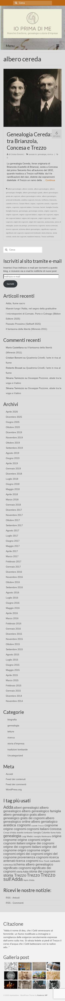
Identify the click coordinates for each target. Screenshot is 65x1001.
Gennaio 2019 (13, 468)
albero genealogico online (31, 196)
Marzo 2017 (12, 556)
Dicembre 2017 (14, 509)
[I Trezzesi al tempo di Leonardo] (53, 975)
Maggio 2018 (13, 489)
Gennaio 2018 (13, 504)
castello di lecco (12, 203)
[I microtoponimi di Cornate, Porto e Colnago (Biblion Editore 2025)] (39, 966)
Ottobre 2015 (13, 644)
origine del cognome (29, 218)
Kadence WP (42, 995)
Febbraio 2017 (13, 561)
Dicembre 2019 (14, 432)
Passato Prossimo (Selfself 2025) (23, 323)
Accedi (9, 774)
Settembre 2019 (14, 447)
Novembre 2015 (14, 639)
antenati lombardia (13, 200)
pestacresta (49, 222)
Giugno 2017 (13, 541)
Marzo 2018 (12, 499)
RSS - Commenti (15, 903)
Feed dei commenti (16, 784)
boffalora (45, 200)
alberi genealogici (14, 189)
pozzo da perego (20, 225)
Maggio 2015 (13, 670)
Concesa (35, 207)
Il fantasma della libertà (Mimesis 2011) (26, 329)
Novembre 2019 (14, 437)
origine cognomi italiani (28, 215)
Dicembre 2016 (14, 571)
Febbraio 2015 (13, 685)
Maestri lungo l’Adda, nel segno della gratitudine (31, 308)
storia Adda (22, 871)
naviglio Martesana (42, 837)
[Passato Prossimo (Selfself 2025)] (53, 966)
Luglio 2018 (12, 479)
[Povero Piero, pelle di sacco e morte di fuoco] (10, 984)
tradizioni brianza (33, 237)
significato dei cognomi (15, 233)
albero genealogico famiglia (41, 811)
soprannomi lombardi (32, 233)
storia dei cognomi (19, 237)
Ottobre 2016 (13, 582)
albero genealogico (41, 189)
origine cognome (50, 211)
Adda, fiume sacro (15, 303)
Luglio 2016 (12, 597)
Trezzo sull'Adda (47, 237)
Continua (50, 180)
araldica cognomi (27, 200)
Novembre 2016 (14, 577)
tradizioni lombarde (18, 749)
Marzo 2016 (12, 618)
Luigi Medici (27, 836)
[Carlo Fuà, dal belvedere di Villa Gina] (39, 975)
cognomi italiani (26, 207)
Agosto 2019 (12, 453)
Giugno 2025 (13, 422)
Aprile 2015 (12, 675)
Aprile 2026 (12, 411)
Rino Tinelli (44, 861)
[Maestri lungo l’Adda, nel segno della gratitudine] (25, 966)
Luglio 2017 (12, 535)
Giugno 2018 (13, 484)
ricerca (50, 154)
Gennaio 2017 (13, 566)
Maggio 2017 (13, 546)
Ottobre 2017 (13, 520)
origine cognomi (12, 215)
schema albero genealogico (29, 229)
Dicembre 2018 (14, 473)
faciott (42, 207)
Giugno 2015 (13, 665)
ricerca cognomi (12, 229)
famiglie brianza (12, 211)
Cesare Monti (24, 203)
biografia (12, 719)
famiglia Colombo (41, 832)
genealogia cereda (36, 211)
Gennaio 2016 (13, 628)
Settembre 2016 (14, 587)
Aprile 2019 (12, 463)
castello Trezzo (37, 826)
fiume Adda (56, 833)
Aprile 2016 (12, 613)
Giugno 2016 (13, 603)
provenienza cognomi (36, 225)
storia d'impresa (16, 743)
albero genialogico (49, 196)
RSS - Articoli (13, 897)
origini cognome (44, 218)
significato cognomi (48, 229)
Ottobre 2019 (13, 442)
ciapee (33, 203)
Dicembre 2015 (14, 633)
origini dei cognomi (21, 222)
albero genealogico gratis (32, 193)
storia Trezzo (14, 875)
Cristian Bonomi (16, 154)
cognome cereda (43, 203)
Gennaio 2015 (13, 690)
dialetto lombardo (25, 833)
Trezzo (33, 875)
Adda (8, 807)
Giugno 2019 (13, 458)
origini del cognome (36, 222)
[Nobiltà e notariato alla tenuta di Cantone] (25, 984)
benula (38, 200)
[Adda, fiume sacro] (10, 966)
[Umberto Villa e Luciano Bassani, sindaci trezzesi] (39, 984)
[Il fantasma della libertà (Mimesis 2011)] (10, 975)
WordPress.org (14, 789)
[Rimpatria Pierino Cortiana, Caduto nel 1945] (25, 975)
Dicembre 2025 (14, 417)
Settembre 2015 (14, 649)
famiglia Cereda (52, 207)
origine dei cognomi (45, 215)
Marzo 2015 (12, 680)
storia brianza (47, 233)
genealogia (42, 154)
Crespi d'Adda (9, 833)
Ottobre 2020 (13, 427)
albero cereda (27, 189)
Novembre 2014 (14, 701)
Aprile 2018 (12, 494)
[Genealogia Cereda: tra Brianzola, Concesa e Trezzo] (33, 97)
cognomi (15, 207)
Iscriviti (10, 283)
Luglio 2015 (12, 659)
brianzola (53, 200)
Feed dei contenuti (16, 779)
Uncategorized (15, 755)
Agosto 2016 (12, 592)
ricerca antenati (52, 225)
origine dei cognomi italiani (22, 846)
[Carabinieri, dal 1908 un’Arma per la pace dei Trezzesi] (53, 984)
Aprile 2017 (12, 551)
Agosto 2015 (12, 654)
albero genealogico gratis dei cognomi (24, 816)
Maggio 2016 (13, 608)
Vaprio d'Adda (28, 880)
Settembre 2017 (14, 525)
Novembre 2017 (14, 515)
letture (11, 731)
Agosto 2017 (12, 530)
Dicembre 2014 (14, 695)
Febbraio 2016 (13, 623)
